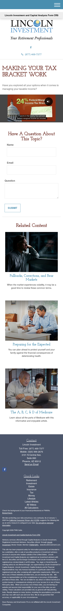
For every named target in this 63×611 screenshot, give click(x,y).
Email (10, 162)
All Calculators (31, 507)
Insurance (31, 489)
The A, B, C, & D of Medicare (31, 412)
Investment (31, 483)
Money (31, 495)
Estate (31, 486)
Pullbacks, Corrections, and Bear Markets (31, 277)
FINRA (31, 544)
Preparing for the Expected (31, 344)
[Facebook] (30, 47)
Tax (31, 492)
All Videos (31, 504)
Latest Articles (31, 501)
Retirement (31, 480)
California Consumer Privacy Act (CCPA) (24, 520)
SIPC (37, 544)
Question (10, 180)
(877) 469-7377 (33, 54)
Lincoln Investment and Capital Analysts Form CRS (31, 15)
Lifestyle (31, 498)
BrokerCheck (7, 513)
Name (10, 144)
